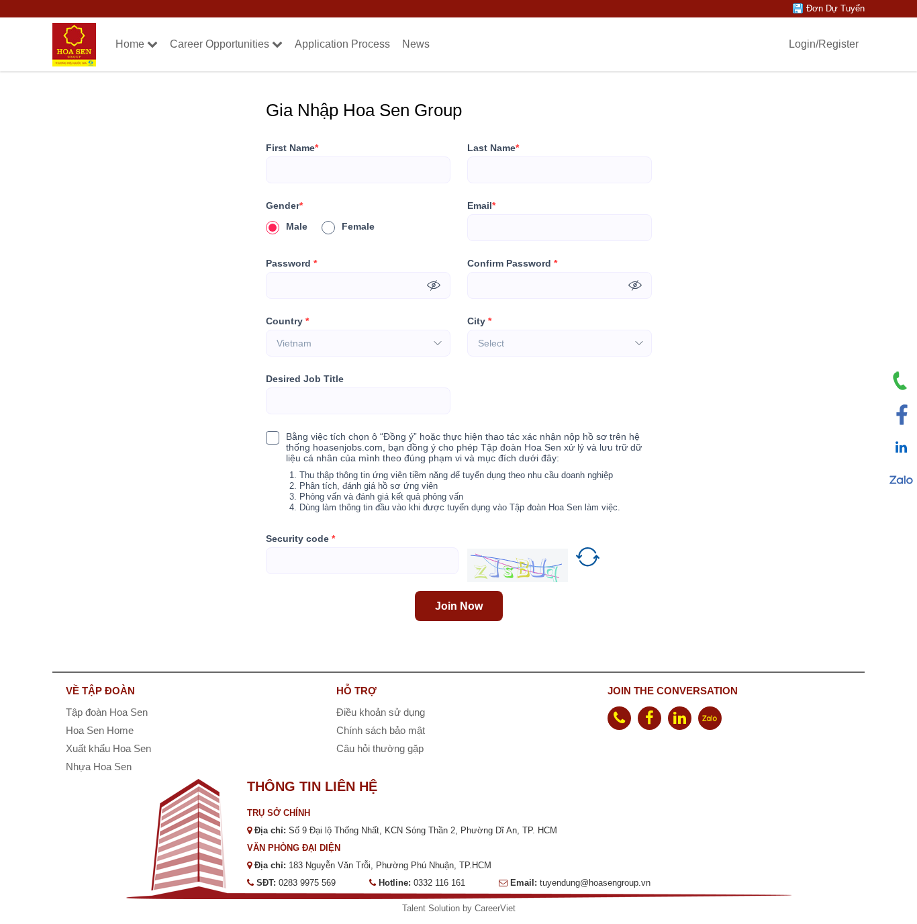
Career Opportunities (219, 44)
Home (129, 44)
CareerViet (495, 908)
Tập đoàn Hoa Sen (107, 712)
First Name (292, 147)
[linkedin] (679, 718)
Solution (445, 908)
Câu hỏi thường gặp (380, 748)
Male (296, 226)
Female (358, 226)
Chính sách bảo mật (380, 730)
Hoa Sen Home (100, 730)
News (416, 44)
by (469, 908)
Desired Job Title (305, 378)
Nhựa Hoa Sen (99, 766)
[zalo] (710, 718)
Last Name (493, 147)
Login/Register (824, 44)
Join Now (459, 606)
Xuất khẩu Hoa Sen (108, 748)
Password (291, 263)
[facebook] (649, 718)
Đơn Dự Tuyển (835, 8)
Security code (300, 538)
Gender (284, 205)
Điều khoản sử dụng (380, 712)
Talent (415, 908)
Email (481, 205)
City (479, 321)
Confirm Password (512, 263)
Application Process (342, 44)
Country (287, 321)
